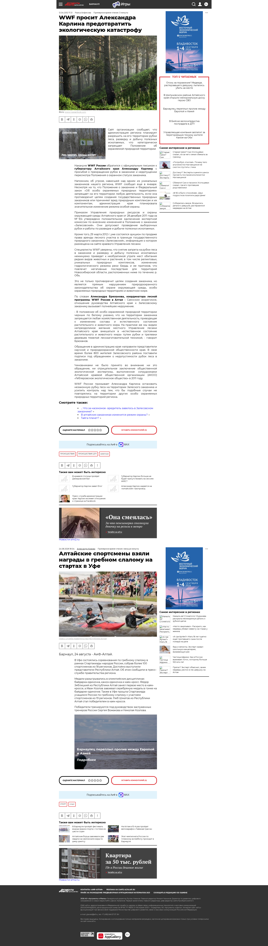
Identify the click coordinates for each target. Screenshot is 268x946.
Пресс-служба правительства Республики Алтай (83, 638)
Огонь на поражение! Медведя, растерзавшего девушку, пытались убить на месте (184, 85)
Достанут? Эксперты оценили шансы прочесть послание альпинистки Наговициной (191, 175)
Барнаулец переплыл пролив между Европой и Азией (184, 110)
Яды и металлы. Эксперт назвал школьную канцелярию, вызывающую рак (188, 649)
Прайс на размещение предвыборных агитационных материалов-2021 (115, 893)
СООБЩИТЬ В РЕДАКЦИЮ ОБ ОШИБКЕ (170, 893)
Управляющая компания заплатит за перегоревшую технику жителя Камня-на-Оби (184, 135)
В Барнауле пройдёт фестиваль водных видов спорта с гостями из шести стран (89, 829)
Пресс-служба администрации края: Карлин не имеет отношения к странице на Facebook (88, 498)
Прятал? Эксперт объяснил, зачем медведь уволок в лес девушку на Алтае (189, 669)
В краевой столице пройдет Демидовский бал (85, 477)
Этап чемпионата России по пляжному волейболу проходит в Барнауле (137, 839)
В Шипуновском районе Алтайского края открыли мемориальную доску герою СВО (184, 98)
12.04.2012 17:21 (65, 12)
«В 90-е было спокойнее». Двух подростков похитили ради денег (189, 194)
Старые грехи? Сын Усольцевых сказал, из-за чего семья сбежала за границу (190, 154)
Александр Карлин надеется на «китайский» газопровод (136, 487)
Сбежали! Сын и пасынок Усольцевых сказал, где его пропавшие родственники (191, 185)
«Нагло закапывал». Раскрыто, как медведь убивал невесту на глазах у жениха (190, 628)
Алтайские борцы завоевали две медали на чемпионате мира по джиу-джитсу (88, 839)
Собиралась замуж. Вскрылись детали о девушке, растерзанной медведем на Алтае (189, 205)
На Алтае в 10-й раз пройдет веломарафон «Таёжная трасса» (136, 827)
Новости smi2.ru (69, 539)
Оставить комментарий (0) (134, 430)
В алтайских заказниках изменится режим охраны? (114, 414)
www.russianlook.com (75, 112)
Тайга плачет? (90, 418)
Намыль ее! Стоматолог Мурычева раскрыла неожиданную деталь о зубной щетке (189, 618)
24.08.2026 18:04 (66, 549)
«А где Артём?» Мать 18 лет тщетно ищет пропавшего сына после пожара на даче (189, 639)
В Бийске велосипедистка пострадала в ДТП (184, 122)
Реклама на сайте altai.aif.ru (120, 890)
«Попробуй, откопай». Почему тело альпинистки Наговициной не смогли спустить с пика (190, 164)
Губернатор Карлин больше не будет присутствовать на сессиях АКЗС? (137, 478)
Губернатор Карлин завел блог (87, 486)
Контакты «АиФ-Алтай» (91, 890)
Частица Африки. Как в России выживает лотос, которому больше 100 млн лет (190, 659)
